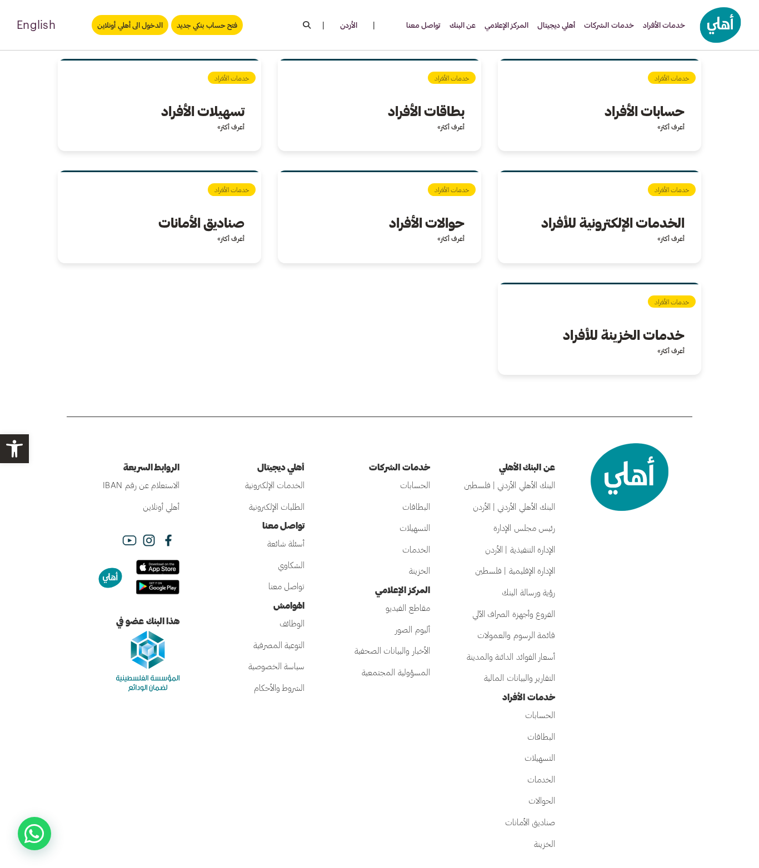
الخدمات (541, 779)
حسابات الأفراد (645, 111)
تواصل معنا (423, 25)
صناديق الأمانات (201, 222)
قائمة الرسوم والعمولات (516, 635)
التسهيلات (540, 757)
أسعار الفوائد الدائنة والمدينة (511, 656)
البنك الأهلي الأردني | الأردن (514, 506)
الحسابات (540, 715)
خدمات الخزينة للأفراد (624, 335)
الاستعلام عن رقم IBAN (141, 485)
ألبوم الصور (412, 629)
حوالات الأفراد (427, 222)
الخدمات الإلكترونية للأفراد (613, 222)
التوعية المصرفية (278, 645)
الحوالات (541, 800)
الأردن (348, 25)
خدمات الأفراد (664, 25)
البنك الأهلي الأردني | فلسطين (509, 485)
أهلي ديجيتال (556, 25)
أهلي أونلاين (161, 506)
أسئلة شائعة (285, 543)
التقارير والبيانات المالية (519, 678)
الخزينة (544, 844)
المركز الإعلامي (506, 25)
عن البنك (463, 25)
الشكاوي (291, 565)
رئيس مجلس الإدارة (524, 528)
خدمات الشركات (608, 25)
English (36, 24)
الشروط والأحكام (279, 688)
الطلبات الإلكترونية (276, 506)
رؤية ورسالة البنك (528, 592)
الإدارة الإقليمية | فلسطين (515, 570)
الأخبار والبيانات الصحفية (392, 650)
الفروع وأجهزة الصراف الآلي (513, 614)
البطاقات (541, 736)
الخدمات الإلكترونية (274, 485)
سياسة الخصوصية (276, 666)
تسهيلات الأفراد (202, 111)
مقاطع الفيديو (408, 608)
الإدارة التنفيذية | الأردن (520, 549)
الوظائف (291, 623)
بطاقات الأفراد (426, 111)
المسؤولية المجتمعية (396, 672)
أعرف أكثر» (671, 127)
